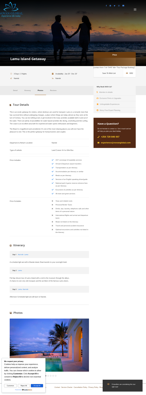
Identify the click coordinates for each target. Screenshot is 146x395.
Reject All (24, 386)
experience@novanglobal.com (116, 143)
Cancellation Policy (80, 387)
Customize (10, 386)
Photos (40, 90)
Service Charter (67, 387)
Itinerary (27, 90)
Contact (57, 387)
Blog (101, 387)
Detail (15, 90)
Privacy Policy (93, 387)
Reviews (53, 90)
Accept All (37, 386)
